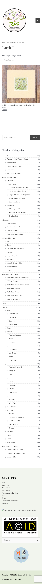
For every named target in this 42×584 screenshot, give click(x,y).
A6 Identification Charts (15, 295)
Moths (11, 357)
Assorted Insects (15, 335)
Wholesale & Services (10, 493)
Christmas (5, 220)
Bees (11, 339)
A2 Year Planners (13, 281)
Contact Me (6, 490)
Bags (8, 241)
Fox (10, 378)
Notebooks (11, 206)
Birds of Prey (13, 314)
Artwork (5, 156)
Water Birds (13, 325)
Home (4, 42)
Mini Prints (10, 170)
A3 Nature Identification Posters (18, 285)
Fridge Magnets (12, 256)
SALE (4, 303)
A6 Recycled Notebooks (17, 212)
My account (6, 488)
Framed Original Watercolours (17, 159)
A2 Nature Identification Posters (18, 277)
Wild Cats (12, 403)
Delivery (5, 503)
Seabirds (12, 321)
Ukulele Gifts (11, 457)
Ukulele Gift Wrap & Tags (16, 453)
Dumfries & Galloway (16, 417)
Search (34, 137)
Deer (11, 374)
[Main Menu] (38, 20)
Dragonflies (13, 349)
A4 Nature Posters (13, 288)
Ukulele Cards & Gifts (10, 446)
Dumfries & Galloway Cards (19, 187)
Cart (3, 495)
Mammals (10, 364)
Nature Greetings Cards (17, 191)
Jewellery (10, 259)
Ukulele (9, 439)
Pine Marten (13, 392)
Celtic (9, 328)
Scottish (10, 410)
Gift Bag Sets (13, 216)
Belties (11, 414)
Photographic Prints (14, 173)
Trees (9, 435)
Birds (8, 310)
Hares (11, 381)
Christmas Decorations (15, 227)
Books (9, 245)
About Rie (5, 485)
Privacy (4, 498)
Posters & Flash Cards (10, 274)
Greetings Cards (12, 184)
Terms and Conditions (10, 501)
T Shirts (9, 270)
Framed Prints (11, 163)
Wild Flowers (11, 442)
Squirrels (12, 399)
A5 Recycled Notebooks (17, 209)
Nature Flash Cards (13, 299)
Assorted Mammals (16, 367)
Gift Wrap (10, 181)
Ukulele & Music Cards (15, 450)
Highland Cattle (14, 421)
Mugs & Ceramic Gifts (14, 263)
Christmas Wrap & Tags (15, 234)
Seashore (10, 432)
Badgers (12, 371)
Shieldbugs (13, 360)
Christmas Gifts (12, 230)
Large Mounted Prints (14, 166)
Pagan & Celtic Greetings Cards (20, 195)
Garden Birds (13, 317)
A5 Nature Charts (13, 292)
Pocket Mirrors (12, 267)
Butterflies (13, 346)
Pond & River (11, 407)
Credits (28, 575)
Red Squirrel (13, 424)
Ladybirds (12, 353)
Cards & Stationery (9, 177)
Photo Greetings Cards (17, 198)
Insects (9, 332)
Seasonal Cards (14, 202)
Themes (5, 307)
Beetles (12, 342)
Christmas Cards (12, 223)
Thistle (11, 428)
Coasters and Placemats (15, 249)
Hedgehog (12, 385)
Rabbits (11, 396)
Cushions (10, 252)
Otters (11, 389)
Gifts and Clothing (8, 238)
